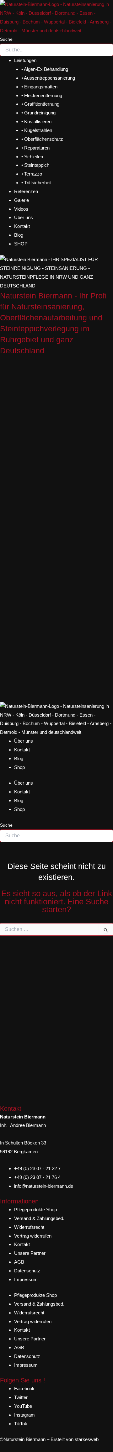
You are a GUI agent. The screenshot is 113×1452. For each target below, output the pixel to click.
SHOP (21, 243)
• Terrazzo (31, 173)
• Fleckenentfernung (41, 95)
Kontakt (22, 226)
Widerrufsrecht (29, 1227)
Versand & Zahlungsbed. (39, 1218)
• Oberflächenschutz (42, 139)
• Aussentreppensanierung (48, 78)
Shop (19, 767)
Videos (21, 209)
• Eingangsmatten (39, 86)
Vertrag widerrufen (32, 1236)
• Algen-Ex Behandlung (44, 69)
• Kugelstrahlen (36, 130)
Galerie (21, 200)
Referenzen (26, 191)
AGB (19, 1262)
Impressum (26, 1279)
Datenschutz (27, 1270)
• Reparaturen (35, 147)
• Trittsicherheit (36, 182)
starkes (82, 1439)
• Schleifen (32, 156)
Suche (6, 39)
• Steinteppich (35, 165)
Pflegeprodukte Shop (35, 1209)
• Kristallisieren (36, 121)
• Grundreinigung (38, 112)
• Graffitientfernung (40, 104)
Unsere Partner (30, 1253)
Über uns (23, 217)
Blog (18, 235)
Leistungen (25, 60)
